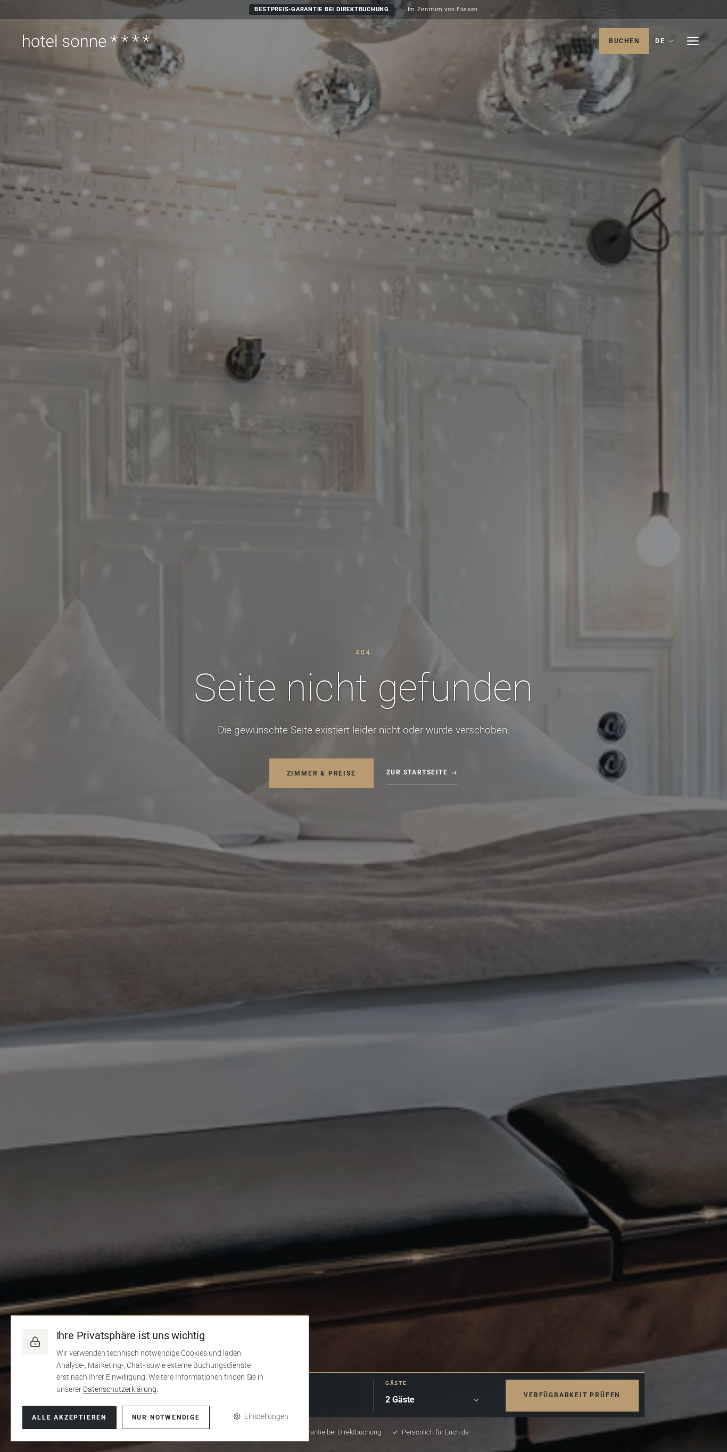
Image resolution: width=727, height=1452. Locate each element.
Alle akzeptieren (69, 1417)
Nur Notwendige (166, 1417)
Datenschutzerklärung (119, 1389)
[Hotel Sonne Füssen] (86, 41)
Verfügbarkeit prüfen (572, 1395)
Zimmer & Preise (321, 773)
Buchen (624, 41)
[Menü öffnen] (693, 41)
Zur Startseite (417, 772)
